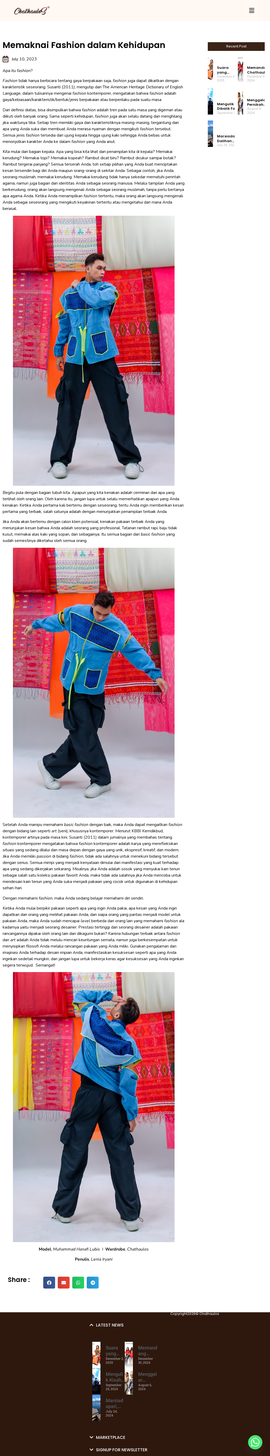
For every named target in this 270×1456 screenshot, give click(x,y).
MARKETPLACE (110, 1437)
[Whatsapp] (255, 1442)
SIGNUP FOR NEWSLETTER (121, 1450)
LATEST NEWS (110, 1325)
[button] (251, 10)
